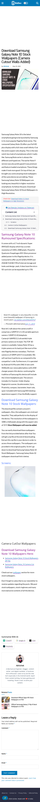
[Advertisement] (20, 28)
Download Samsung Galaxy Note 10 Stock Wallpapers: (21, 219)
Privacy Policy (22, 793)
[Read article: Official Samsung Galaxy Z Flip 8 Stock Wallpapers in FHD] (6, 706)
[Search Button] (37, 3)
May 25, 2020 (17, 66)
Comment (6, 728)
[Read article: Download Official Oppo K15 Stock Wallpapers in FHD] (6, 700)
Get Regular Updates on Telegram (20, 208)
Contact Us (13, 793)
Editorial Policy (33, 793)
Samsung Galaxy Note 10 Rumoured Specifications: (21, 216)
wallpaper (17, 572)
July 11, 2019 (30, 324)
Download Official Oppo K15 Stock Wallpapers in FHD (22, 699)
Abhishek (6, 66)
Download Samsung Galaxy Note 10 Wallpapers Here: (23, 228)
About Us (4, 793)
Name (4, 754)
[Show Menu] (2, 3)
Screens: (14, 222)
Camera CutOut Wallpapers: (17, 225)
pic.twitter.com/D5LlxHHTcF (24, 320)
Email (4, 763)
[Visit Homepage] (16, 3)
